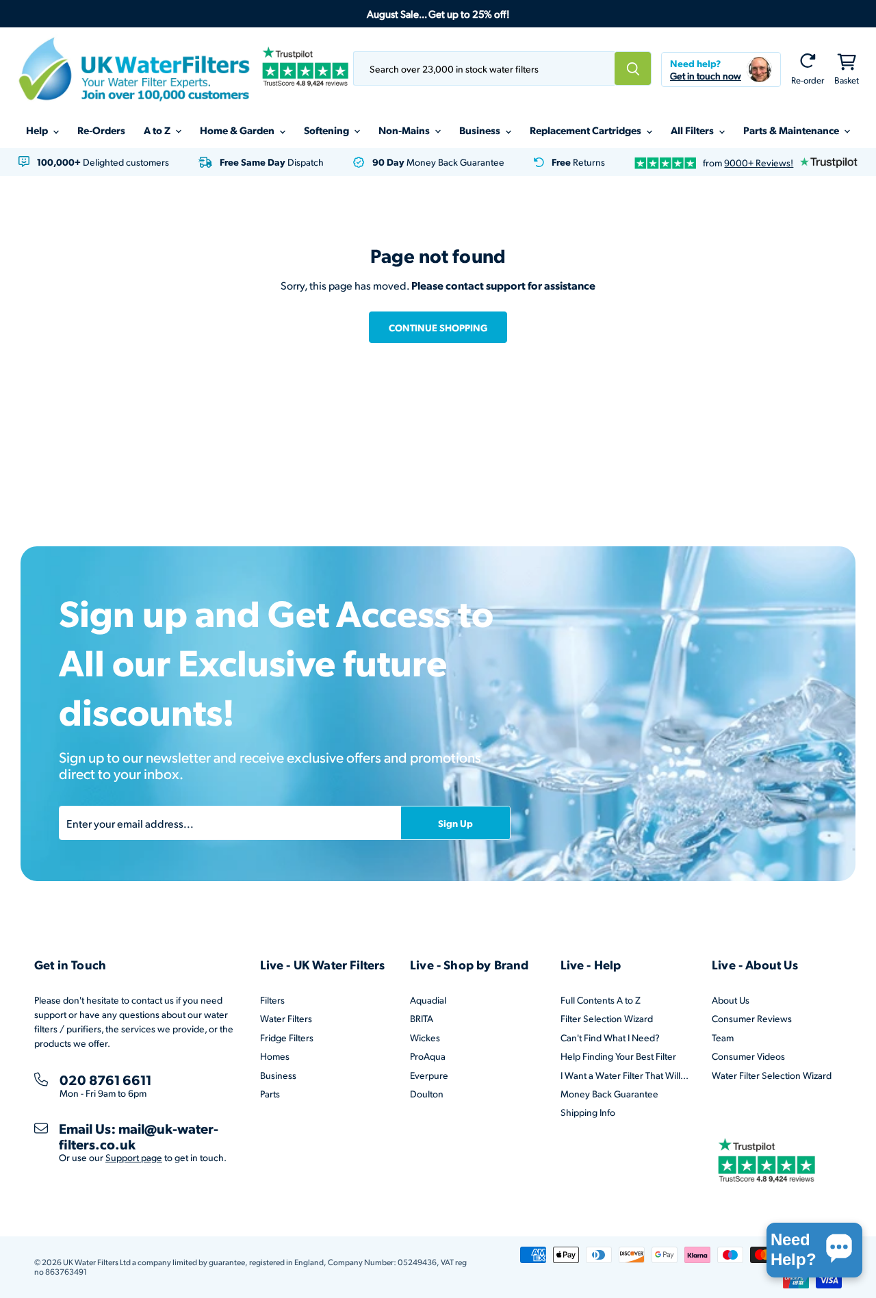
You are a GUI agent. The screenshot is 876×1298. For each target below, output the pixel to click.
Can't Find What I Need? (610, 1037)
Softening (327, 130)
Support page (133, 1157)
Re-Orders (101, 130)
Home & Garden (238, 130)
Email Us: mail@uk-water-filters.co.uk (138, 1136)
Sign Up (455, 823)
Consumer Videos (748, 1056)
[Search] (633, 68)
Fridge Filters (286, 1037)
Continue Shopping (438, 327)
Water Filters (286, 1018)
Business (480, 130)
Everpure (429, 1075)
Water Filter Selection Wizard (772, 1075)
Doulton (426, 1093)
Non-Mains (405, 130)
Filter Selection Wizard (607, 1018)
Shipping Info (588, 1112)
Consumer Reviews (752, 1018)
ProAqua (428, 1056)
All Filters (693, 130)
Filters (272, 1000)
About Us (730, 1000)
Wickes (425, 1037)
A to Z (158, 130)
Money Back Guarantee (609, 1093)
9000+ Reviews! (758, 162)
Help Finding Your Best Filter (618, 1056)
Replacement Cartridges (586, 130)
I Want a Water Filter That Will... (624, 1075)
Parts (270, 1093)
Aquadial (428, 1000)
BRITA (421, 1018)
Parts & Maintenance (792, 130)
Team (723, 1037)
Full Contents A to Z (601, 1000)
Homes (274, 1056)
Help (38, 130)
